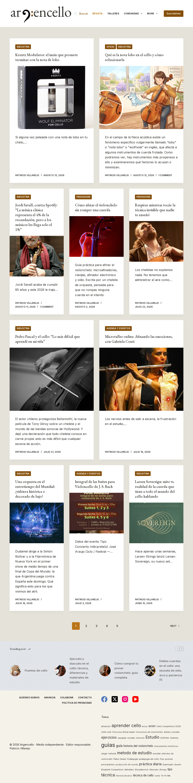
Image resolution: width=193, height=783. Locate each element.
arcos (145, 726)
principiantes (108, 764)
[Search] (81, 13)
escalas (131, 738)
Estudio (152, 737)
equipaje (122, 738)
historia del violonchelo (138, 746)
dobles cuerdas (172, 732)
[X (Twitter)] (115, 699)
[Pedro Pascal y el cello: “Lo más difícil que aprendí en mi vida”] (52, 379)
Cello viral (106, 732)
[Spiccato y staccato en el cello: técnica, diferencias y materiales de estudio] (60, 670)
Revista (97, 13)
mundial (157, 753)
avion (152, 726)
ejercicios (109, 737)
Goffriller (164, 738)
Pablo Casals (119, 759)
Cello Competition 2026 (168, 726)
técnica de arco (124, 775)
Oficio (110, 46)
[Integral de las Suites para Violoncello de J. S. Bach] (96, 513)
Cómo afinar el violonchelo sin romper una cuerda (96, 207)
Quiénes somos (29, 697)
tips (170, 769)
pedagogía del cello (149, 759)
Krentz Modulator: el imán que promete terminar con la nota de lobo (46, 57)
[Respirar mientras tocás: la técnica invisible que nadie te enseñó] (156, 241)
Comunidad (131, 13)
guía (119, 746)
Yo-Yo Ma (165, 775)
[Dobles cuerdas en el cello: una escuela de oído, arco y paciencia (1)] (149, 670)
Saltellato (129, 769)
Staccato (154, 769)
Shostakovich (142, 769)
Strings (163, 769)
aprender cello (126, 725)
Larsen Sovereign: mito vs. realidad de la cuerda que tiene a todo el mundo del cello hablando (155, 489)
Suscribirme (174, 13)
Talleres (113, 13)
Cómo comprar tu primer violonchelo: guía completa (126, 670)
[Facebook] (104, 699)
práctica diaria (150, 764)
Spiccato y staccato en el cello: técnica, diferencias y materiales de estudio (79, 670)
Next (173, 625)
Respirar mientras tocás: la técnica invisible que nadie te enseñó (155, 210)
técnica (108, 775)
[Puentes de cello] (15, 670)
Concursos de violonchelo (149, 732)
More (150, 13)
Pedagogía (83, 196)
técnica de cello (143, 775)
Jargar (104, 753)
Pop (162, 759)
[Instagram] (125, 699)
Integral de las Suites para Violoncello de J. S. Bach (95, 484)
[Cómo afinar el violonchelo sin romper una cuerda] (96, 236)
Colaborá (66, 697)
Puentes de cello (36, 670)
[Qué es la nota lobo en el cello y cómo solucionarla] (141, 97)
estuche (140, 738)
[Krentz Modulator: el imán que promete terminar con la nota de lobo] (52, 97)
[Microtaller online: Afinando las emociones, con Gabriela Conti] (141, 379)
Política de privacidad (77, 702)
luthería (112, 753)
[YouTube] (135, 699)
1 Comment (165, 175)
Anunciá (49, 697)
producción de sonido (127, 764)
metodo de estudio (134, 753)
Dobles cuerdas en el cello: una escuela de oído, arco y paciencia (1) (170, 670)
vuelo (157, 775)
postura (169, 759)
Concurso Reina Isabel (123, 732)
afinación (106, 726)
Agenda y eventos (118, 328)
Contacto (85, 697)
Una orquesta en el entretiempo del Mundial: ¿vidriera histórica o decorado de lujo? (35, 489)
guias (108, 745)
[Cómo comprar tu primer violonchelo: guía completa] (105, 670)
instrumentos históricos (166, 746)
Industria (23, 46)
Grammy (174, 738)
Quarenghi (167, 764)
